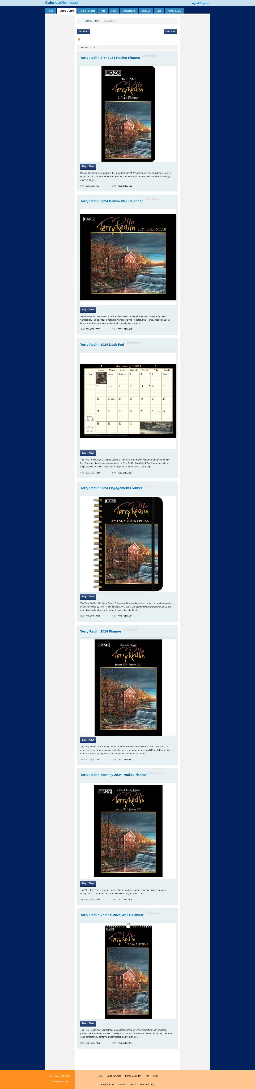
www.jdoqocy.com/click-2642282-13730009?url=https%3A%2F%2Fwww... (88, 597)
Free (147, 1076)
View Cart (83, 31)
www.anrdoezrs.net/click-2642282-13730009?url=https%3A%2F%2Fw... (88, 310)
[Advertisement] (60, 68)
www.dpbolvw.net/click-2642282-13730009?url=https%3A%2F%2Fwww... (88, 453)
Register (204, 3)
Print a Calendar (133, 1076)
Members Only (147, 1084)
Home (100, 1076)
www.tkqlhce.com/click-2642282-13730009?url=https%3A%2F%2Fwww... (88, 167)
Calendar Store (114, 1076)
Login (194, 3)
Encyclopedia (107, 1084)
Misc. (133, 1084)
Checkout (170, 31)
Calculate (122, 1084)
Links (155, 1076)
